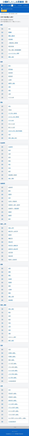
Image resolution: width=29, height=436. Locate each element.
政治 (9, 150)
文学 (1, 386)
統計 (9, 164)
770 (2, 333)
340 (2, 160)
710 (2, 312)
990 (2, 421)
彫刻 (9, 312)
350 (2, 164)
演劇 (9, 333)
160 (2, 87)
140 (2, 79)
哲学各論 (10, 69)
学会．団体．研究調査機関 (14, 50)
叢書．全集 (11, 57)
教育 (9, 171)
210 (2, 109)
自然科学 (2, 183)
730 (2, 319)
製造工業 (10, 256)
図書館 (10, 32)
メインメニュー (4, 13)
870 (2, 374)
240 (2, 120)
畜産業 (10, 282)
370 (2, 171)
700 (2, 309)
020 (2, 35)
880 (2, 377)
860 (2, 370)
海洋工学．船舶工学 (13, 245)
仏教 (9, 94)
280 (2, 134)
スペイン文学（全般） (13, 411)
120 (2, 72)
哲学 (1, 61)
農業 (9, 272)
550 (2, 245)
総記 (1, 24)
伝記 (9, 134)
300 (2, 146)
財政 (9, 160)
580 (2, 256)
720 (2, 316)
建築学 (10, 235)
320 (2, 153)
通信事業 (10, 300)
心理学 (10, 79)
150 (2, 83)
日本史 (10, 109)
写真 (9, 323)
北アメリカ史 (11, 123)
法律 (9, 153)
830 (2, 360)
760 (2, 330)
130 (2, 76)
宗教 (9, 87)
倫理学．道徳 (11, 83)
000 (2, 28)
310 (2, 150)
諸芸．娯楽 (11, 340)
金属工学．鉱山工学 (13, 249)
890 (2, 381)
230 (2, 116)
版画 (9, 319)
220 (2, 113)
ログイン (4, 10)
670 (2, 293)
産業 (1, 264)
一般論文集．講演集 (13, 42)
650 (2, 286)
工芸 (9, 326)
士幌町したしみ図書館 (13, 2)
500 (2, 228)
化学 (9, 198)
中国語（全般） (12, 356)
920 (2, 397)
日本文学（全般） (12, 393)
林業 (9, 286)
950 (2, 407)
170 (2, 90)
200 (2, 106)
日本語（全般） (12, 353)
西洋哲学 (10, 76)
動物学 (10, 215)
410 (2, 190)
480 (2, 215)
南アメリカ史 (11, 127)
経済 (9, 157)
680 (2, 296)
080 (2, 57)
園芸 (9, 275)
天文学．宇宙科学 (12, 201)
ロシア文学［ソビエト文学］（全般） (17, 418)
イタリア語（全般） (13, 374)
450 (2, 205)
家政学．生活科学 (12, 259)
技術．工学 (3, 224)
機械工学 (10, 238)
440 (2, 201)
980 (2, 418)
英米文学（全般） (12, 400)
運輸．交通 (11, 296)
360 (2, 168)
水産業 (10, 289)
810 (2, 353)
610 (2, 272)
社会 (9, 168)
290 (2, 138)
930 (2, 400)
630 (2, 279)
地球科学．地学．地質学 (14, 205)
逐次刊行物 (11, 46)
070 (2, 53)
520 (2, 235)
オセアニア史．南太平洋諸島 (15, 131)
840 (2, 363)
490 (2, 219)
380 (2, 175)
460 (2, 208)
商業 (9, 293)
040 (2, 42)
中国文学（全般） (12, 397)
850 (2, 367)
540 (2, 242)
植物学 (10, 212)
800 (2, 349)
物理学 (10, 194)
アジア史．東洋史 (12, 113)
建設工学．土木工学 (13, 231)
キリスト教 (11, 97)
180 (2, 94)
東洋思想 (10, 72)
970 (2, 414)
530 (2, 238)
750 (2, 326)
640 (2, 282)
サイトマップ (14, 431)
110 (2, 69)
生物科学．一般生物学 (13, 208)
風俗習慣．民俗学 (12, 175)
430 (2, 198)
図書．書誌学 (11, 35)
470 (2, 212)
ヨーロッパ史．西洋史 (13, 116)
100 (2, 65)
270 (2, 131)
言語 (1, 345)
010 (2, 32)
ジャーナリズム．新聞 (13, 53)
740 (2, 323)
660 (2, 289)
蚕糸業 (10, 279)
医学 (9, 219)
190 (2, 97)
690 (2, 300)
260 (2, 127)
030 (2, 39)
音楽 (9, 330)
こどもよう (25, 5)
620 (2, 275)
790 (2, 340)
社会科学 (2, 143)
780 (2, 337)
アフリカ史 (11, 120)
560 (2, 249)
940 (2, 404)
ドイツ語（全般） (12, 363)
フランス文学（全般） (13, 407)
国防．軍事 (11, 178)
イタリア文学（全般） (13, 414)
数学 (9, 190)
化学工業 (10, 252)
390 (2, 178)
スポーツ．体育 (12, 337)
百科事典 (10, 39)
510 (2, 231)
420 (2, 194)
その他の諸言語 (12, 381)
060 (2, 50)
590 (2, 259)
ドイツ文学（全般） (13, 404)
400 (2, 187)
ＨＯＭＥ (20, 5)
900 (2, 390)
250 (2, 123)
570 (2, 252)
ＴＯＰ (15, 427)
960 (2, 411)
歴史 (1, 102)
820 (2, 356)
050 (2, 46)
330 (2, 157)
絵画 (9, 316)
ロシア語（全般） (12, 377)
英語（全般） (11, 360)
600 (2, 268)
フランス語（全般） (13, 367)
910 (2, 393)
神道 (9, 90)
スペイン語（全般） (13, 370)
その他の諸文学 (12, 421)
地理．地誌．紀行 (12, 138)
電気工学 (10, 242)
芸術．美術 (3, 305)
